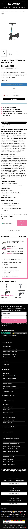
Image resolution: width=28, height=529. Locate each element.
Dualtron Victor (4, 297)
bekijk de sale (22, 236)
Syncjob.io (22, 527)
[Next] (25, 31)
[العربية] (4, 520)
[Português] (17, 520)
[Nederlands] (7, 520)
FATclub (23, 0)
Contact (15, 0)
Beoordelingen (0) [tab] (6, 124)
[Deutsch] (12, 520)
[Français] (10, 520)
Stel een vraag (22, 223)
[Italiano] (14, 520)
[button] (2, 4)
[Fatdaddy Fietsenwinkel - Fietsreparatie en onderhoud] (14, 4)
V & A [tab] (3, 126)
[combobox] (5, 95)
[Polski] (16, 520)
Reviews (5, 0)
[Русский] (21, 520)
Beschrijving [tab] (5, 122)
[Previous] (3, 31)
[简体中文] (5, 520)
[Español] (22, 520)
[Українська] (24, 520)
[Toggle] (2, 203)
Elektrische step (9, 12)
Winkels (19, 0)
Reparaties (10, 0)
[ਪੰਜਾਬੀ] (19, 520)
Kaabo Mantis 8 (18, 297)
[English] (9, 520)
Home (2, 12)
